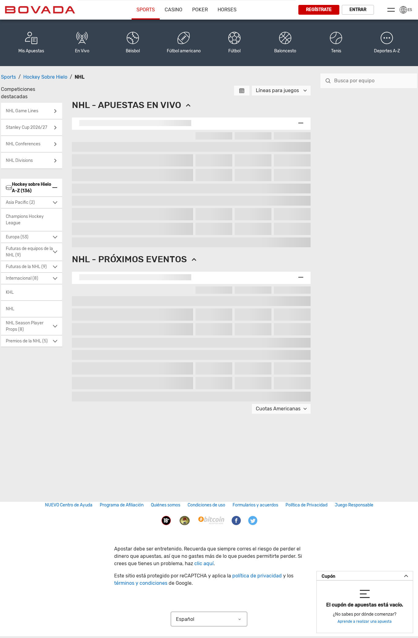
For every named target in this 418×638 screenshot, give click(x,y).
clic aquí (204, 563)
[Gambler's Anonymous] (185, 520)
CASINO (173, 10)
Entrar (357, 9)
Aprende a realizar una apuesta (365, 621)
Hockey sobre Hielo (45, 77)
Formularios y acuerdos (255, 505)
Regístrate (319, 9)
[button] (387, 42)
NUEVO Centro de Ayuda (68, 505)
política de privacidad (257, 576)
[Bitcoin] (211, 520)
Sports (145, 10)
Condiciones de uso (206, 505)
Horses (227, 10)
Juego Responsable (354, 505)
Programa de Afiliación (122, 505)
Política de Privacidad (306, 505)
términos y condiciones (140, 583)
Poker (200, 10)
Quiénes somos (165, 505)
